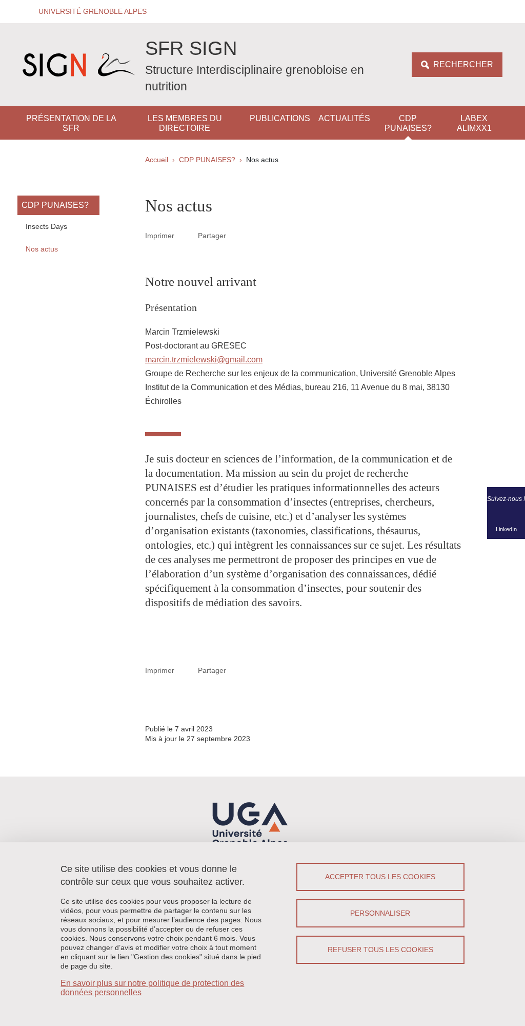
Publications (280, 118)
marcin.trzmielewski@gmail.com (203, 359)
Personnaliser (380, 913)
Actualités (344, 118)
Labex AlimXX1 (474, 123)
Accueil (156, 160)
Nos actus (42, 249)
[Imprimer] (186, 235)
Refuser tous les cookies (380, 949)
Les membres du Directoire (185, 123)
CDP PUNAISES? (408, 123)
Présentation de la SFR (71, 123)
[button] (89, 11)
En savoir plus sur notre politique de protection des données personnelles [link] (152, 988)
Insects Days (46, 226)
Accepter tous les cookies (380, 877)
